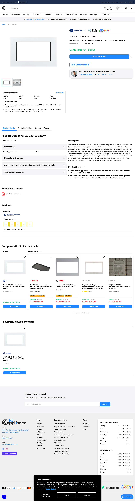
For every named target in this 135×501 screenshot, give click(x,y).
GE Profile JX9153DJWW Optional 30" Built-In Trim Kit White (13, 286)
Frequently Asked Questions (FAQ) (64, 426)
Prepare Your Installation (61, 454)
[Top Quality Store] (104, 30)
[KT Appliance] (3, 8)
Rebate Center (123, 2)
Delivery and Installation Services (64, 434)
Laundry (26, 14)
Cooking (5, 14)
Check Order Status (60, 429)
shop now (22, 2)
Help (84, 429)
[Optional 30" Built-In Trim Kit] (34, 51)
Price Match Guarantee (61, 451)
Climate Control (71, 14)
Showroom (114, 2)
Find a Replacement (80, 65)
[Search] (11, 8)
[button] (82, 312)
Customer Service (59, 423)
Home (3, 24)
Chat (130, 2)
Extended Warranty (60, 440)
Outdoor (48, 14)
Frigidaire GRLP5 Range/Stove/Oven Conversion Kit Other (120, 286)
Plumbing (83, 14)
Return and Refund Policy (61, 437)
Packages (93, 14)
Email (104, 74)
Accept (66, 495)
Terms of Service (59, 445)
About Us (86, 423)
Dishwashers (15, 14)
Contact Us (86, 426)
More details (60, 92)
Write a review (88, 43)
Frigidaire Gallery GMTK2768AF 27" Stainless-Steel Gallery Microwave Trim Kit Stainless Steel (93, 287)
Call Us (110, 74)
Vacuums (58, 14)
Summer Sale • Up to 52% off (9, 2)
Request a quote (59, 432)
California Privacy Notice (61, 448)
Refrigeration (37, 14)
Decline (87, 495)
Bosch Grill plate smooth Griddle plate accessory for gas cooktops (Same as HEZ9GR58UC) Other (41, 287)
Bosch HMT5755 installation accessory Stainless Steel (66, 286)
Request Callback (86, 74)
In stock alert (99, 57)
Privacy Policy (51, 489)
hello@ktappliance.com (10, 444)
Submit (105, 404)
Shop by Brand (105, 14)
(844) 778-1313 (7, 438)
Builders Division (105, 2)
